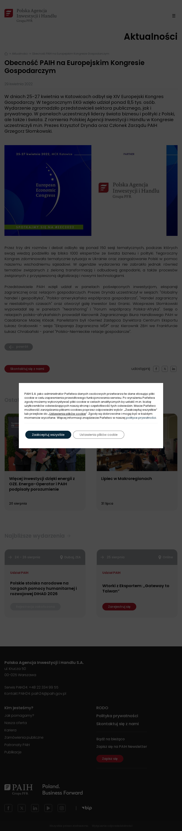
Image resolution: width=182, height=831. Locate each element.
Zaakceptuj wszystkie (48, 434)
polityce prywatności (141, 418)
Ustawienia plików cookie (67, 414)
